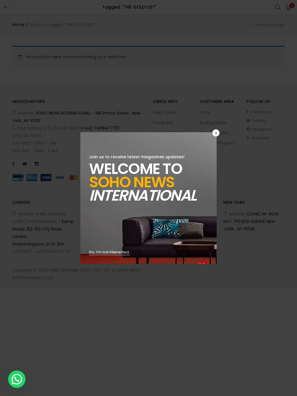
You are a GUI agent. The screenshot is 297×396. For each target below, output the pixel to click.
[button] (17, 379)
